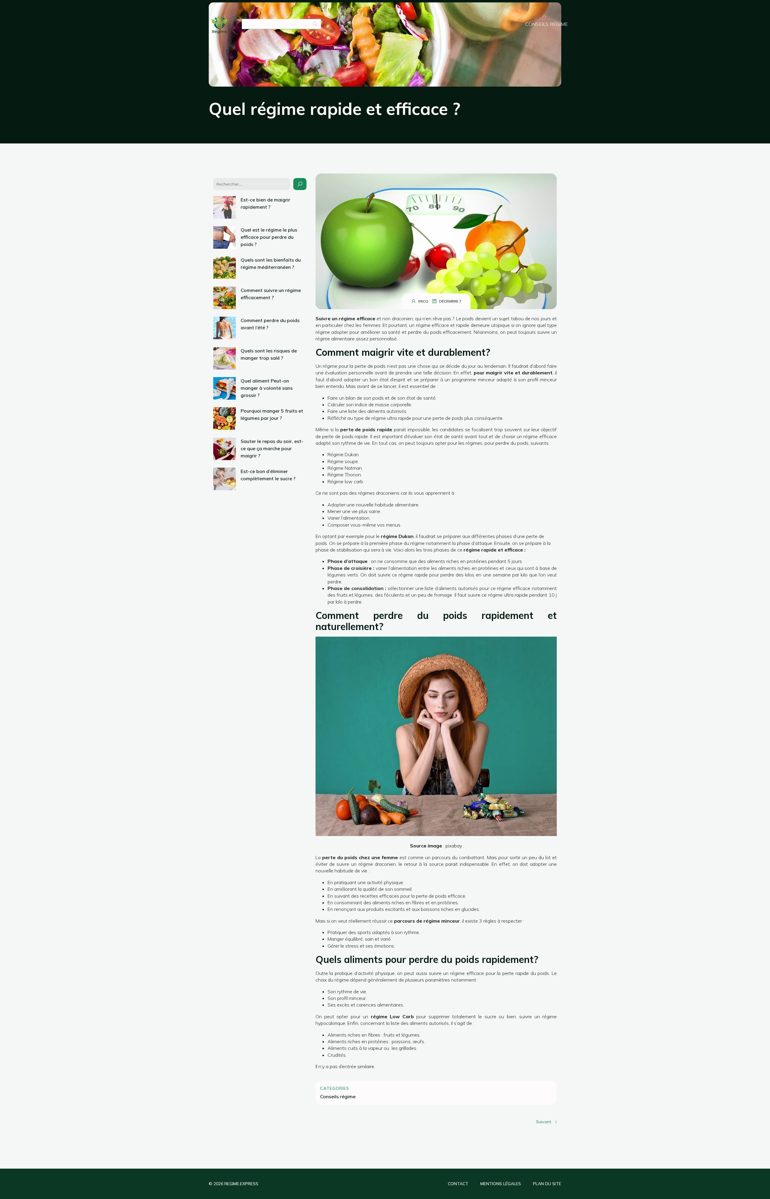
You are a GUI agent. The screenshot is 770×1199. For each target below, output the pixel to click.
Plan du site (547, 1183)
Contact (458, 1183)
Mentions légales (500, 1183)
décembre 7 (450, 301)
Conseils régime (546, 24)
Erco (423, 301)
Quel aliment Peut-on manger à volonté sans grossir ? (267, 388)
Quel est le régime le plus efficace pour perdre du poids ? (269, 237)
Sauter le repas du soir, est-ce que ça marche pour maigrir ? (272, 448)
